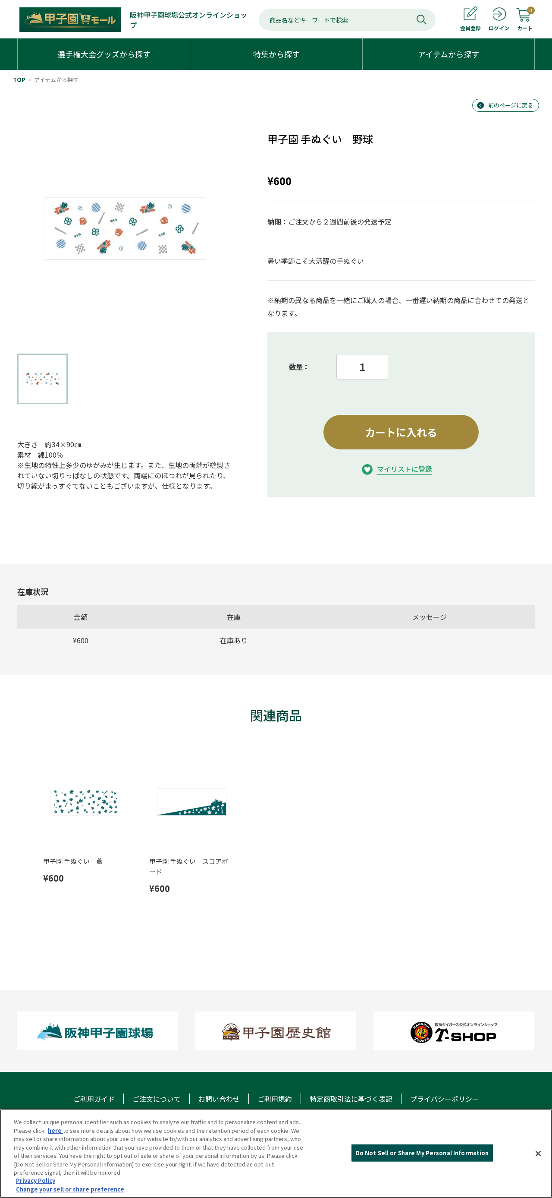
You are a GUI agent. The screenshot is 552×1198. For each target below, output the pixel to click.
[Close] (538, 1153)
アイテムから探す (56, 80)
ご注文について (156, 1099)
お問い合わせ (219, 1099)
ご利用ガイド (94, 1099)
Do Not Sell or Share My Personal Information (422, 1153)
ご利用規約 (274, 1099)
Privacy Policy (35, 1181)
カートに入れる (401, 431)
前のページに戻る (510, 105)
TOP (19, 80)
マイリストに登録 (404, 469)
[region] (276, 1153)
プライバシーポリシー (444, 1099)
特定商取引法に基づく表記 (351, 1099)
